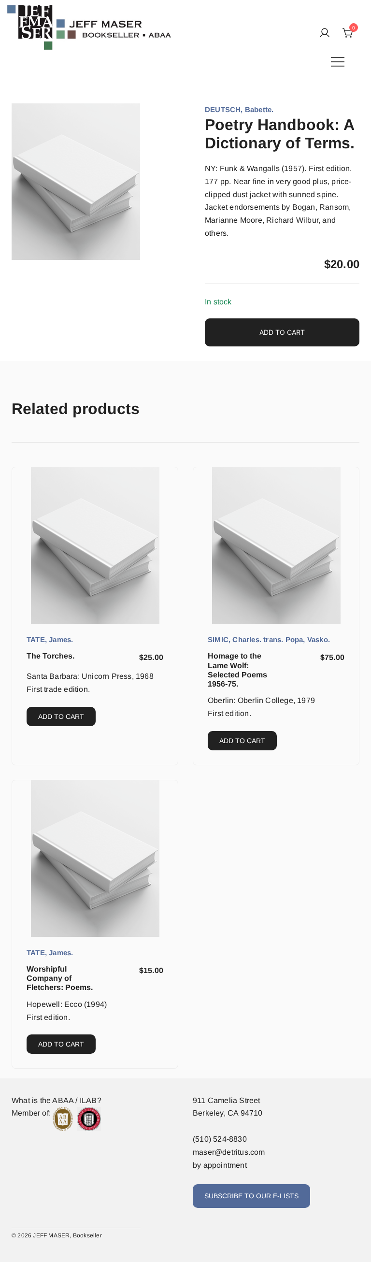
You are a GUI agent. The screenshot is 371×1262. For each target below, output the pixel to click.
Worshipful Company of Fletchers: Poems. (60, 978)
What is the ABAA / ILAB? (56, 1100)
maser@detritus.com (229, 1152)
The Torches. (50, 656)
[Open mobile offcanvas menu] (337, 61)
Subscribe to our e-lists (251, 1196)
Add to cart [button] (61, 716)
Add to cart (282, 332)
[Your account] (324, 33)
